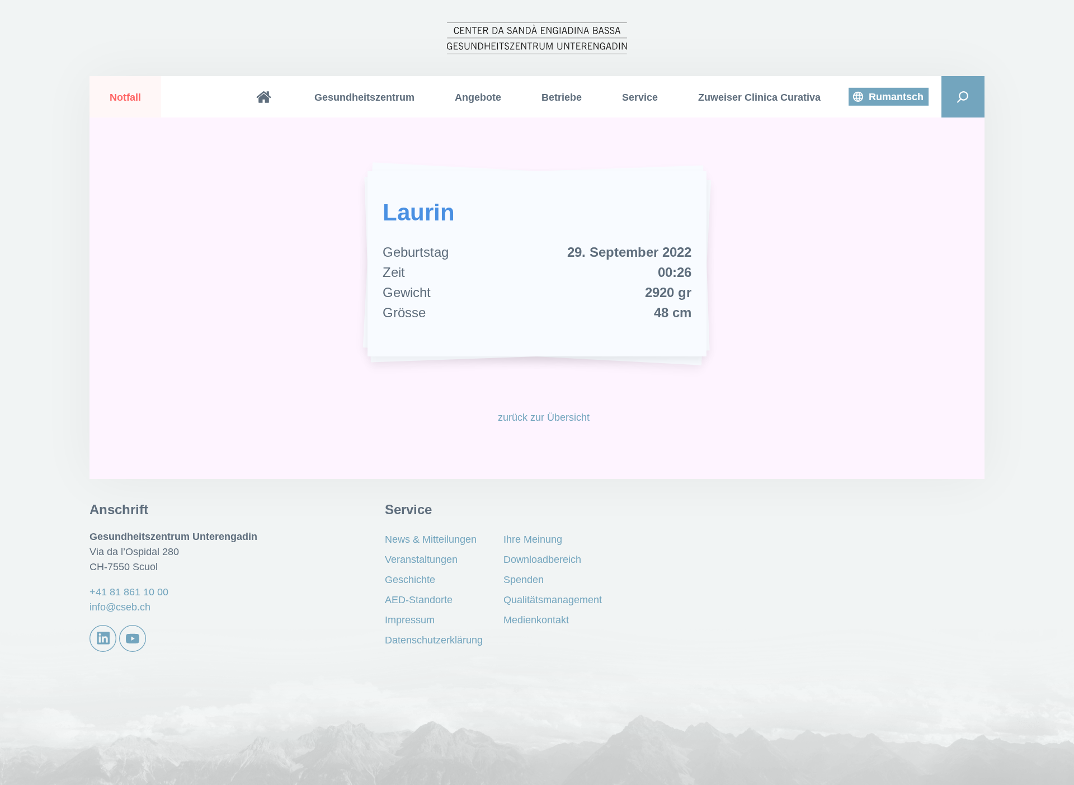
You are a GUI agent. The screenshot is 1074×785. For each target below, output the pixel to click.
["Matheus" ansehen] (317, 265)
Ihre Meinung (532, 539)
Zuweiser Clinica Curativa (759, 97)
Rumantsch (896, 96)
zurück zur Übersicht (543, 417)
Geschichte (410, 579)
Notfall (125, 97)
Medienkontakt (536, 620)
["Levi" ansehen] (757, 265)
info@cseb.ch (120, 607)
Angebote (478, 97)
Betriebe (561, 97)
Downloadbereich (542, 559)
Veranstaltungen (421, 559)
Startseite (264, 96)
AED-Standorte (419, 599)
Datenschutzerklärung (434, 640)
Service (640, 97)
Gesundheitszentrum (364, 97)
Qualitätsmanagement (552, 599)
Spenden (523, 579)
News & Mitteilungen (431, 539)
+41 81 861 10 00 (129, 592)
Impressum (410, 620)
